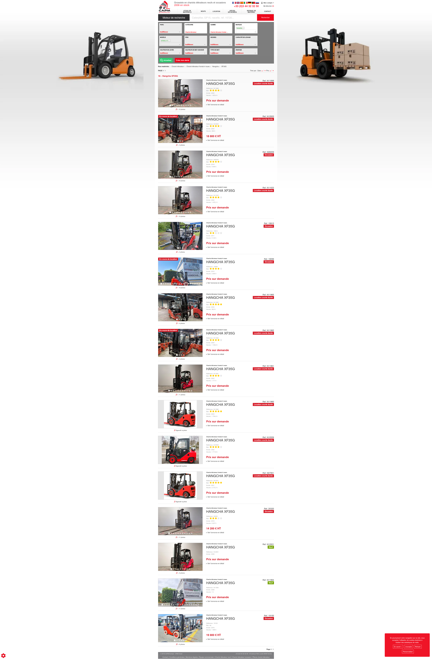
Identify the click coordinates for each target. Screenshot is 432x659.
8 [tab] (186, 106)
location (216, 11)
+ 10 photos (181, 109)
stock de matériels (187, 11)
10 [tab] (191, 106)
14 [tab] (191, 285)
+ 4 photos (181, 323)
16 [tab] (196, 285)
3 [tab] (175, 106)
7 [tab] (175, 285)
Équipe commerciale (206, 657)
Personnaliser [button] (408, 651)
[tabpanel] (180, 93)
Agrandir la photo (181, 430)
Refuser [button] (418, 647)
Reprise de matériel (251, 11)
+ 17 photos (181, 609)
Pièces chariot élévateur (261, 657)
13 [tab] (189, 285)
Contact (267, 11)
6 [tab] (181, 106)
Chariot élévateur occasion (241, 657)
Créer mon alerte (182, 60)
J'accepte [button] (408, 647)
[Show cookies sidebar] (3, 655)
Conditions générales (176, 657)
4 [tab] (177, 106)
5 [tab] (179, 106)
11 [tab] (184, 285)
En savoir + (398, 647)
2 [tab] (172, 106)
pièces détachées (232, 11)
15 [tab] (193, 285)
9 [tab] (188, 106)
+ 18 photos (181, 288)
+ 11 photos (181, 395)
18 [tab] (200, 285)
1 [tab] (170, 106)
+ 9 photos (181, 573)
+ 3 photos (181, 145)
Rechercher (265, 17)
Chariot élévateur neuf (223, 657)
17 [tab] (198, 285)
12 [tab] (187, 285)
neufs (203, 11)
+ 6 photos (181, 644)
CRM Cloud (178, 654)
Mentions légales (192, 657)
